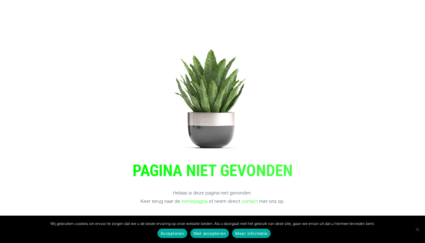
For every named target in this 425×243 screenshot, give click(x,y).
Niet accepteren (210, 233)
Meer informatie (251, 233)
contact (249, 201)
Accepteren (172, 233)
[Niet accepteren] (417, 229)
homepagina (194, 201)
